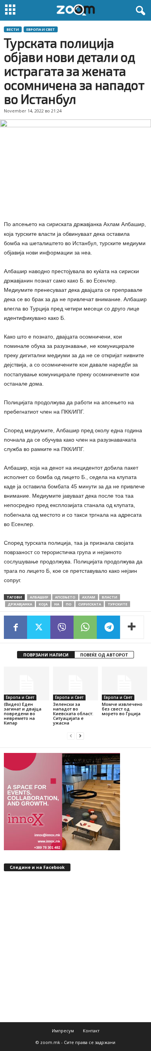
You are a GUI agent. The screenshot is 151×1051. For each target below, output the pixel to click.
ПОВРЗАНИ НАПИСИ (46, 655)
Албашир (39, 597)
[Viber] (62, 627)
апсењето (65, 597)
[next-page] (80, 736)
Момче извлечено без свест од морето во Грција (122, 708)
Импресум (63, 1030)
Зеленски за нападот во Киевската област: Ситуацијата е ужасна (73, 713)
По (69, 604)
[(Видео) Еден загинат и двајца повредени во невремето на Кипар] (26, 683)
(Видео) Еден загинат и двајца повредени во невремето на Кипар (22, 713)
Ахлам (88, 597)
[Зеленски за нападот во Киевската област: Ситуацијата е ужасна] (75, 683)
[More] (132, 627)
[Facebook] (15, 627)
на (56, 604)
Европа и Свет (40, 29)
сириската (89, 604)
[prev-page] (71, 736)
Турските (117, 604)
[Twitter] (38, 627)
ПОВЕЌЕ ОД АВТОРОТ (104, 655)
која (43, 604)
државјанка (20, 604)
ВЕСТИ (13, 29)
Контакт (91, 1030)
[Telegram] (108, 627)
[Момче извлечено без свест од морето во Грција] (124, 683)
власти (109, 597)
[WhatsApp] (85, 627)
